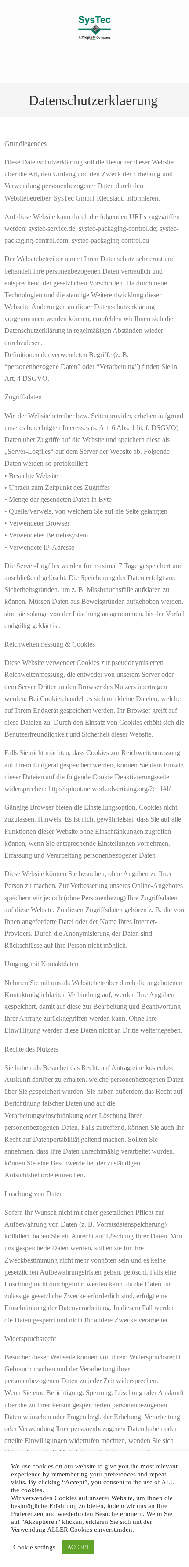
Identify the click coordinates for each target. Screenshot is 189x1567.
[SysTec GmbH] (94, 42)
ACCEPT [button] (78, 1547)
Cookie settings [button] (34, 1547)
